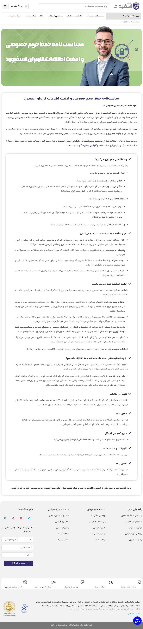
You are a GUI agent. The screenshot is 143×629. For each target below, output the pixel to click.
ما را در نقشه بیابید (128, 587)
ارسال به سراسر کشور (42, 587)
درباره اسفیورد (15, 16)
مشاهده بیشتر (134, 614)
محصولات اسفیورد (96, 16)
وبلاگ (42, 16)
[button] (5, 6)
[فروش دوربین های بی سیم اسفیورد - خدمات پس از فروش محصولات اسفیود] (127, 6)
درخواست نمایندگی (130, 22)
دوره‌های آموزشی (55, 16)
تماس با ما (31, 16)
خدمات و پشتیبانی (74, 16)
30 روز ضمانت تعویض (14, 587)
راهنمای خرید (100, 587)
